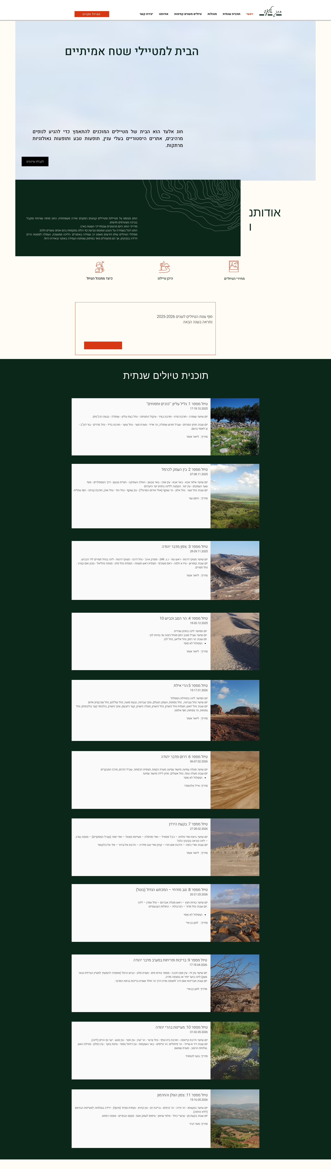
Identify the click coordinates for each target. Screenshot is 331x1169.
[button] (212, 14)
